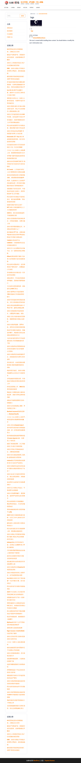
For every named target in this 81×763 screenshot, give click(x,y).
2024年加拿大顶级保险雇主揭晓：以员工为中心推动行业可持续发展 (16, 517)
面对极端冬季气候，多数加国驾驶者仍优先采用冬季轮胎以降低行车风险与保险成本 (16, 234)
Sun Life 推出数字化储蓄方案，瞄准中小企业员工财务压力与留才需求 (16, 92)
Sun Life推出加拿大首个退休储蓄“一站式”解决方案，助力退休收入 (16, 580)
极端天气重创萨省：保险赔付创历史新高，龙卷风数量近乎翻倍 (16, 57)
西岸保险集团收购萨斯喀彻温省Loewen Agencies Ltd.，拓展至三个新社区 (16, 438)
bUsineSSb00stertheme (43, 13)
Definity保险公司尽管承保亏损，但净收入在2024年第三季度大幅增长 (16, 544)
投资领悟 (10, 31)
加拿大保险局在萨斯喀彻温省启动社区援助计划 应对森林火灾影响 (16, 348)
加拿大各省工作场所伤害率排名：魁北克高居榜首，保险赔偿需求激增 (16, 476)
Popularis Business (50, 760)
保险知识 (10, 28)
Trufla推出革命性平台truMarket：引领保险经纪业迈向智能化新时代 (16, 242)
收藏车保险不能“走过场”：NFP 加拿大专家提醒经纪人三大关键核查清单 (16, 207)
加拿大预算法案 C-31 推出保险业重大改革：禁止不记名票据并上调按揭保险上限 (16, 108)
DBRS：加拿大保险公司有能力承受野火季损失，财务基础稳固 (16, 70)
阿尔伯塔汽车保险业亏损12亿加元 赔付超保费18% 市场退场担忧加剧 (16, 199)
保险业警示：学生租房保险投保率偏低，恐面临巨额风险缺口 (16, 280)
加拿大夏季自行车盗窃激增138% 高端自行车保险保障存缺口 (15, 294)
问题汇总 (10, 37)
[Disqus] (52, 60)
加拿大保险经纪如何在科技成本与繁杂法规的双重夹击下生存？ (16, 468)
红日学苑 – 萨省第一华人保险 (32, 2)
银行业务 (25, 7)
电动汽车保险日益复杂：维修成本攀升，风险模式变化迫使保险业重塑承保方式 (16, 332)
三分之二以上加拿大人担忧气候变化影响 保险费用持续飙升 (16, 419)
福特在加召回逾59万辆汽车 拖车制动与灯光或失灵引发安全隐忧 (16, 163)
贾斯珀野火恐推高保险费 (14, 628)
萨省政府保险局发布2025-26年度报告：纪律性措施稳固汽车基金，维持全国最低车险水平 (16, 84)
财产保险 (6, 7)
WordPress (36, 760)
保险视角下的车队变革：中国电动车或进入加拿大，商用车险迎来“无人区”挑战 (16, 191)
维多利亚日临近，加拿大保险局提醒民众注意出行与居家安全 (16, 372)
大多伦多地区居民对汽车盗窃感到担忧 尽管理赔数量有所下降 (16, 340)
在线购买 (38, 7)
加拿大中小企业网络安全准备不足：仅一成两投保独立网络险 (16, 250)
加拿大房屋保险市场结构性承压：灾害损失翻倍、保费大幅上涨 (16, 220)
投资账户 (19, 7)
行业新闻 (10, 34)
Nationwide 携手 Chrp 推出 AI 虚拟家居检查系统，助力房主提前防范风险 (16, 139)
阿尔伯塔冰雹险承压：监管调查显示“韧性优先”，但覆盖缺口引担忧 (16, 266)
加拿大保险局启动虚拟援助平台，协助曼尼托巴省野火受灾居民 (16, 356)
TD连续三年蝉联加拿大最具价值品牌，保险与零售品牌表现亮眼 (16, 394)
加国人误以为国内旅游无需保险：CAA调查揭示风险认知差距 (16, 318)
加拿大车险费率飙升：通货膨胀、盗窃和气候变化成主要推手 (16, 495)
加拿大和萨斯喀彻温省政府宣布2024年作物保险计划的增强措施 (16, 694)
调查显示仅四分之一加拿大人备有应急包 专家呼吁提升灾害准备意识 (16, 100)
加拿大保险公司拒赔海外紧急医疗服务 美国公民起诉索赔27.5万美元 (16, 536)
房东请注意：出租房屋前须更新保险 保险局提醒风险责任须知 (16, 364)
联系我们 (32, 7)
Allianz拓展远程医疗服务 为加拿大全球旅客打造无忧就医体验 (16, 258)
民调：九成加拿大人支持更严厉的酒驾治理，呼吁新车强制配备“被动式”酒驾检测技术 (16, 183)
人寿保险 (13, 7)
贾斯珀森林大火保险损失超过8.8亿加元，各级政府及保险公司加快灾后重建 (16, 605)
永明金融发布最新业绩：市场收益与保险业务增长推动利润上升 (16, 381)
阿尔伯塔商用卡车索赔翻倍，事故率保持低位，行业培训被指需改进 (16, 503)
